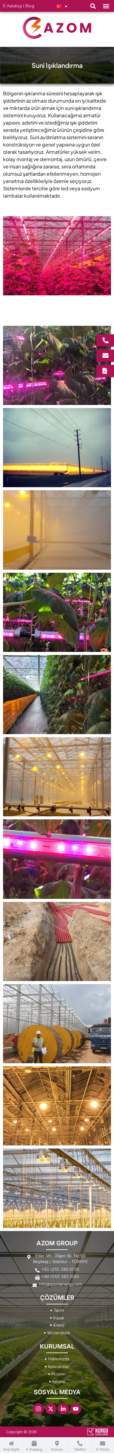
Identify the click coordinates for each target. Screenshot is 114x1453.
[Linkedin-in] (63, 1408)
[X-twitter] (50, 1408)
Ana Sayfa (11, 1449)
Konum (57, 1449)
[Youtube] (75, 1408)
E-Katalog (34, 1449)
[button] (93, 6)
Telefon (80, 1449)
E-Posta (102, 1449)
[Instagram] (38, 1408)
